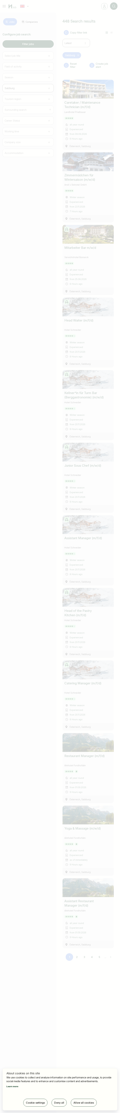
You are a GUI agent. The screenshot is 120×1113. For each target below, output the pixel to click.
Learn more (12, 1086)
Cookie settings (35, 1102)
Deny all (59, 1102)
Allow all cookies (83, 1102)
